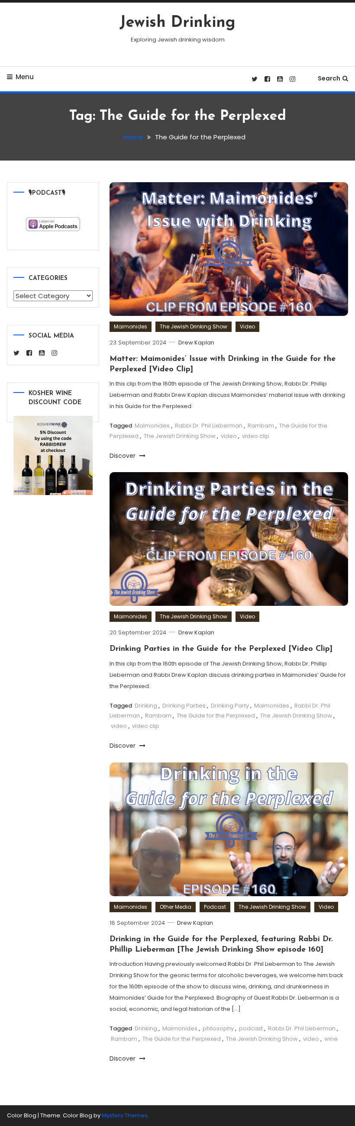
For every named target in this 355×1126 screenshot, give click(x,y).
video (229, 436)
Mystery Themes (125, 1115)
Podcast (215, 906)
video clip (255, 436)
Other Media (175, 906)
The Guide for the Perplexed (216, 715)
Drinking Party (230, 705)
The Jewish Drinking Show (193, 326)
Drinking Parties (184, 705)
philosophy (218, 1028)
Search (329, 78)
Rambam (261, 425)
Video (247, 326)
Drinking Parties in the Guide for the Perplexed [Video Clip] (221, 649)
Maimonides (130, 326)
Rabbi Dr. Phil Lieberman (208, 425)
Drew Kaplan (196, 342)
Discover (123, 455)
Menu (25, 76)
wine (331, 1039)
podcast (251, 1028)
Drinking (146, 705)
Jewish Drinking (177, 23)
